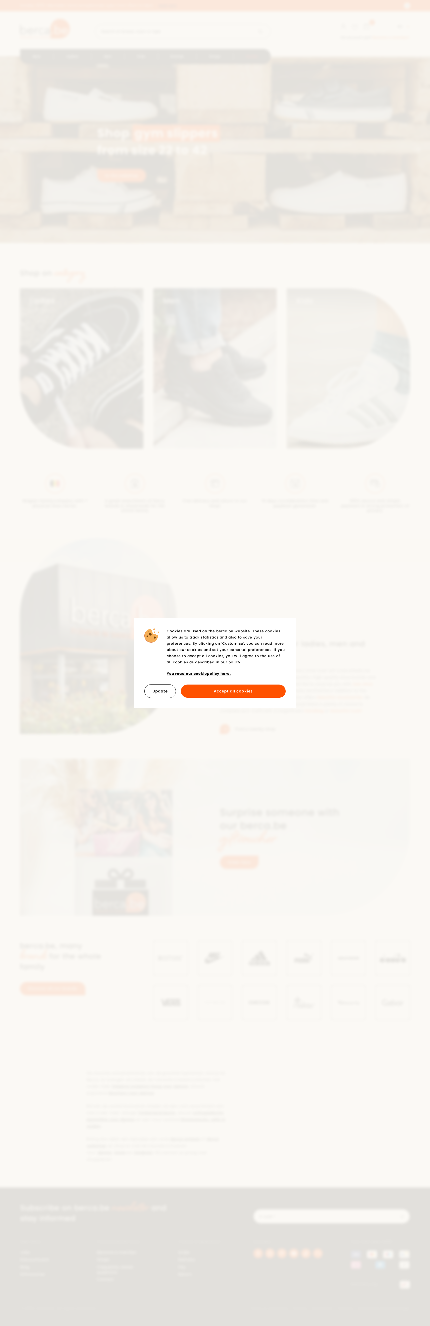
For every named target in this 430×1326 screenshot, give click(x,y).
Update (160, 691)
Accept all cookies (233, 691)
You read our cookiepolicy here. (199, 673)
